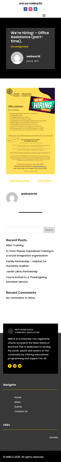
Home (18, 397)
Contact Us (21, 411)
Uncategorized (19, 46)
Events (18, 407)
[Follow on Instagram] (30, 9)
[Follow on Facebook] (25, 9)
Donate (54, 437)
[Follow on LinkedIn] (35, 9)
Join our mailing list (30, 3)
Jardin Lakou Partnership (22, 271)
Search (49, 230)
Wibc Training (14, 245)
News (18, 402)
